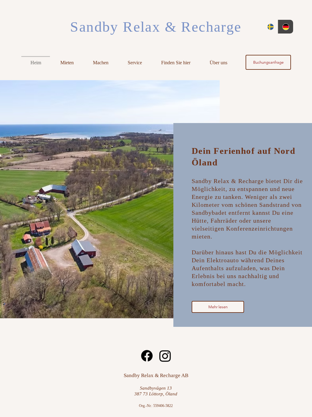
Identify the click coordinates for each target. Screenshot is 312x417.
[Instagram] (165, 355)
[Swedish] (270, 27)
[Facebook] (146, 355)
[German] (285, 27)
